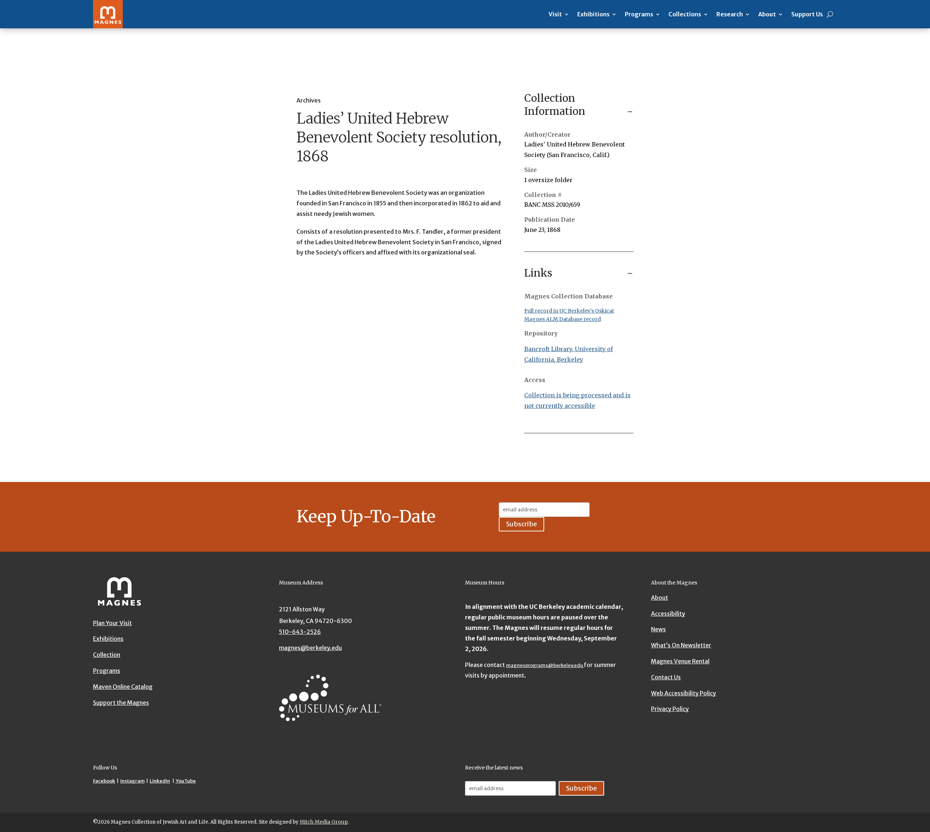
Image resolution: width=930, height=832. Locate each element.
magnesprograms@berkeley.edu (545, 665)
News (658, 629)
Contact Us (666, 677)
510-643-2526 (300, 631)
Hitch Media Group (324, 822)
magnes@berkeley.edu (310, 647)
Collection (106, 654)
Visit (555, 14)
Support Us (807, 14)
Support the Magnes (121, 702)
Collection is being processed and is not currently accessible (577, 400)
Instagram (132, 781)
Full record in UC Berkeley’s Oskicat (569, 311)
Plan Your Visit (112, 623)
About (767, 14)
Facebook (104, 781)
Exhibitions (593, 14)
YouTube (185, 781)
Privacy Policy (670, 708)
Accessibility (668, 613)
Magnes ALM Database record (562, 319)
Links (538, 273)
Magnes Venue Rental (680, 661)
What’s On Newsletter (681, 645)
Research (729, 14)
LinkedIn (160, 781)
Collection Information (554, 105)
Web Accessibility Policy (683, 693)
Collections (684, 14)
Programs (639, 14)
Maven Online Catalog (123, 686)
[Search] (830, 14)
